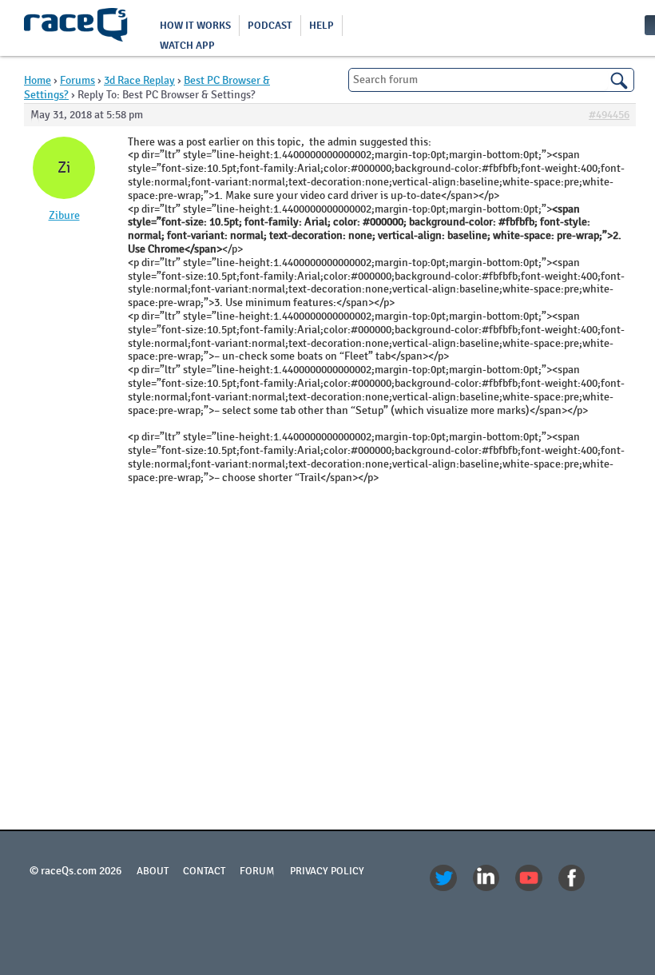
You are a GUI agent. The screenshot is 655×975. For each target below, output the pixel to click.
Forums (77, 80)
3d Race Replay (139, 80)
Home (37, 80)
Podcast (270, 25)
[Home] (76, 28)
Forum (257, 871)
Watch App (187, 45)
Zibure (64, 215)
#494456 (609, 115)
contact (204, 871)
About (153, 871)
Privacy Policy (327, 871)
